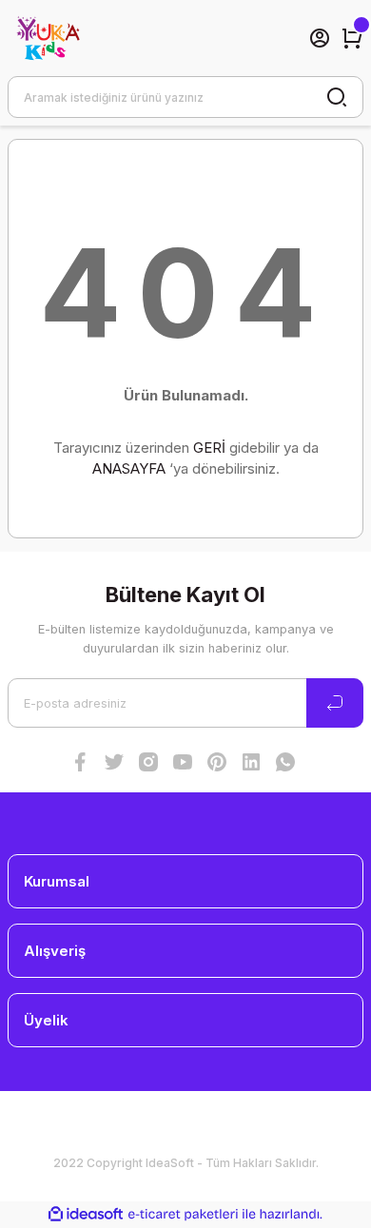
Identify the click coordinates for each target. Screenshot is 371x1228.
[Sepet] (352, 38)
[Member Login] (319, 38)
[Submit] (334, 703)
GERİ (209, 448)
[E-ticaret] (183, 1214)
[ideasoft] (86, 1214)
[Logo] (47, 38)
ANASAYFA (129, 468)
